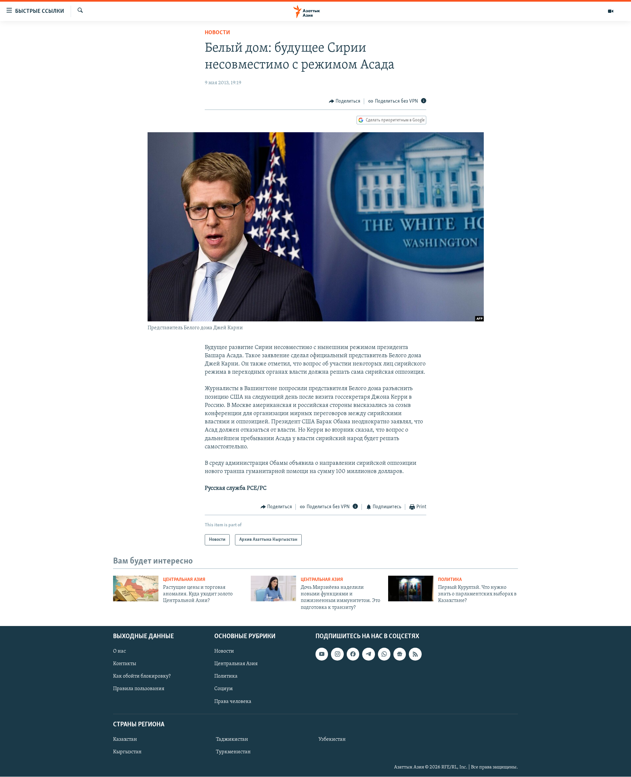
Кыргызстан (127, 752)
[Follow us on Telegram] (368, 654)
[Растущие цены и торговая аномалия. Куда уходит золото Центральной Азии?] (135, 588)
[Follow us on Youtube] (322, 654)
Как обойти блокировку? (142, 676)
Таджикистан (232, 739)
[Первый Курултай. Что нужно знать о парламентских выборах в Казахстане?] (410, 588)
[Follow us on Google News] (399, 654)
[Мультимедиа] (610, 11)
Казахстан (125, 739)
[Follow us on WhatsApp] (384, 654)
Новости (217, 33)
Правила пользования (138, 689)
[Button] (345, 101)
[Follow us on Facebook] (353, 654)
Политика (450, 579)
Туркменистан (233, 752)
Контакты (124, 663)
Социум (223, 689)
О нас (119, 651)
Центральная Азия (184, 579)
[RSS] (415, 654)
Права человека (232, 701)
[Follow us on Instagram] (337, 654)
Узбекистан (332, 739)
